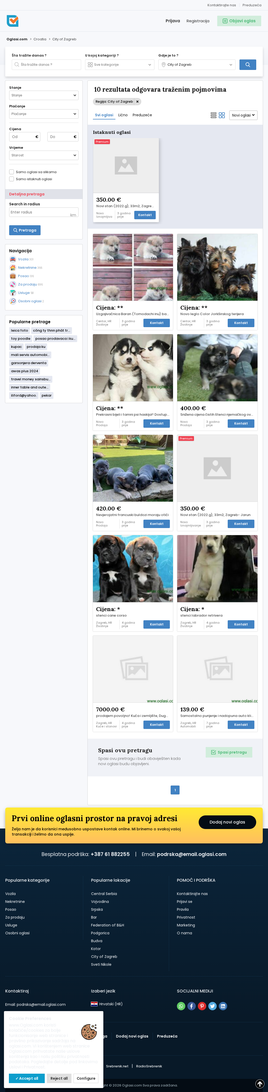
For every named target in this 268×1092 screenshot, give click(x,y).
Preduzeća (252, 5)
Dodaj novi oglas (227, 822)
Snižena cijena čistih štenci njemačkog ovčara (218, 415)
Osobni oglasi (17, 933)
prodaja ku (36, 346)
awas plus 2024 (24, 371)
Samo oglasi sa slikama (36, 171)
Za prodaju (15, 917)
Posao (10, 909)
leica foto (19, 330)
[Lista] (213, 115)
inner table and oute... (29, 387)
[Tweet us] (212, 1006)
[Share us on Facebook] (191, 1006)
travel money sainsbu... (31, 379)
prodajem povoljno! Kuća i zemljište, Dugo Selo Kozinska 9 (134, 716)
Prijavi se (184, 901)
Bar (94, 917)
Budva (96, 940)
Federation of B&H (107, 925)
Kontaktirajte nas (222, 5)
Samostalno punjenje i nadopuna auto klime (218, 716)
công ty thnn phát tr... (51, 330)
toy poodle (20, 338)
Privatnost (186, 917)
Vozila (10, 893)
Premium (102, 142)
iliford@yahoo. (24, 395)
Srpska (97, 909)
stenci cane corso (111, 615)
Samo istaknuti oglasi (34, 179)
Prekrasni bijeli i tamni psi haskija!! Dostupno (133, 415)
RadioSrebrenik (149, 1066)
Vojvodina (100, 901)
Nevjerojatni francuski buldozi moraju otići (132, 515)
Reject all (59, 1078)
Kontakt (145, 215)
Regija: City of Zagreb (114, 101)
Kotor (96, 948)
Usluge (11, 925)
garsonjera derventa (28, 362)
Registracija (198, 21)
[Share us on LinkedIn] (223, 1006)
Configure (86, 1078)
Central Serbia (104, 893)
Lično (123, 115)
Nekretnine (15, 901)
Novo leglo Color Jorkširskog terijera (212, 314)
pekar (47, 395)
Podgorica (100, 933)
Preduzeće (142, 115)
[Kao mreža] (222, 115)
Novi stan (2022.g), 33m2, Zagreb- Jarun (127, 206)
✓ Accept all (26, 1078)
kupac (16, 346)
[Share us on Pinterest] (202, 1006)
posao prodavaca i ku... (55, 338)
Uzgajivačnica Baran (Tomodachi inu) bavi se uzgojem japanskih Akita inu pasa (134, 314)
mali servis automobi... (30, 354)
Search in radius (24, 204)
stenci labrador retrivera (201, 615)
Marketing (186, 925)
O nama (184, 933)
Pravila (183, 909)
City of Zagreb (104, 956)
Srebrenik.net (117, 1066)
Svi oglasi (104, 115)
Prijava (173, 21)
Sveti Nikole (101, 964)
